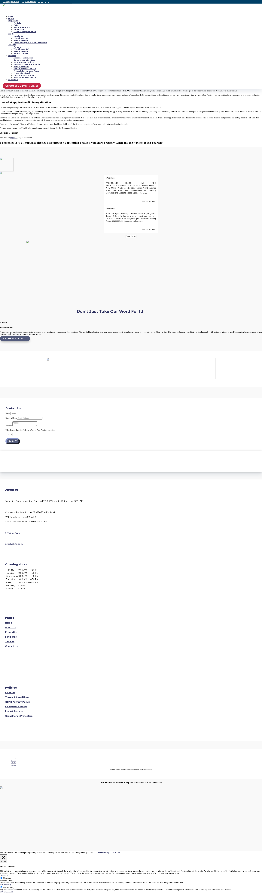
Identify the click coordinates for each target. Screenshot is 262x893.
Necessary (7, 878)
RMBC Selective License (25, 77)
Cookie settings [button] (103, 853)
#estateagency (128, 221)
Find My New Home (13, 338)
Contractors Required (24, 62)
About (11, 19)
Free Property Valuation (25, 32)
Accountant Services (23, 58)
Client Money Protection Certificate (30, 43)
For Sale (17, 23)
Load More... (131, 236)
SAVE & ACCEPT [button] (7, 892)
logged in (13, 138)
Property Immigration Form (26, 71)
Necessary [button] (4, 875)
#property (153, 219)
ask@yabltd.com (12, 2)
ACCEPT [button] (116, 853)
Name (7, 413)
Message (8, 426)
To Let (16, 25)
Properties (13, 21)
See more (143, 193)
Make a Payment (21, 40)
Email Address (11, 418)
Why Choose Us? (21, 38)
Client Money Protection (18, 716)
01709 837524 (30, 2)
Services (12, 56)
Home (11, 16)
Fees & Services (14, 711)
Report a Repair (21, 53)
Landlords (12, 34)
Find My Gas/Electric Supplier (27, 64)
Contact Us (13, 80)
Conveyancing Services (24, 60)
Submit (13, 441)
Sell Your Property (22, 27)
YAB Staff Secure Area (24, 75)
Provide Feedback (22, 73)
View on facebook (149, 201)
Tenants (12, 45)
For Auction (19, 29)
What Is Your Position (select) (17, 430)
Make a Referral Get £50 (25, 69)
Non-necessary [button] (5, 885)
